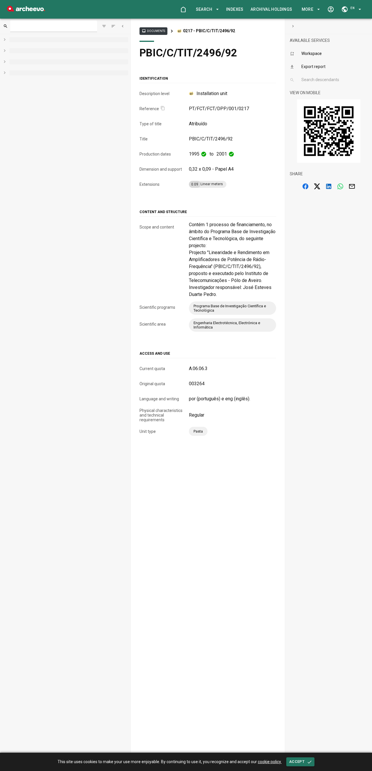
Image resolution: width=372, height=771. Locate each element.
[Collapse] (122, 26)
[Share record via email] (352, 186)
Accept (297, 761)
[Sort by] (104, 26)
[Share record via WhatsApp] (340, 186)
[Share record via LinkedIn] (329, 186)
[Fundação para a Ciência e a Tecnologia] (26, 10)
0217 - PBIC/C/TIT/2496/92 (209, 30)
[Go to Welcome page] (183, 9)
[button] (206, 9)
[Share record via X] (317, 186)
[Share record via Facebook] (305, 186)
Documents (153, 31)
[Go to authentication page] (331, 9)
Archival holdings (271, 9)
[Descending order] (113, 26)
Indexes (235, 9)
